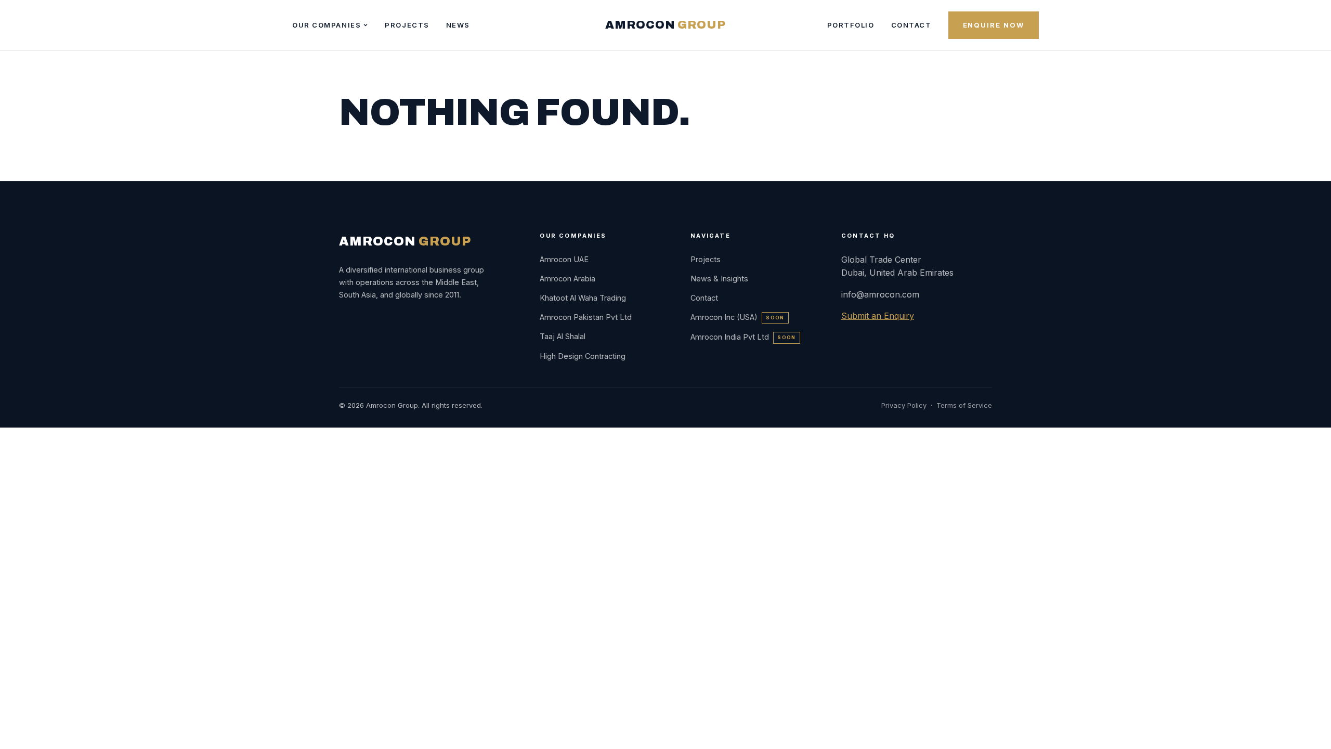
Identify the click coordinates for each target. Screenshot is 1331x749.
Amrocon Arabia (567, 278)
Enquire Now (993, 25)
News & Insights (719, 278)
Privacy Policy (904, 405)
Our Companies (326, 25)
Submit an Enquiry (877, 316)
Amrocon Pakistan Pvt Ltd (586, 317)
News (458, 25)
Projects (407, 25)
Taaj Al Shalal (562, 336)
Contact (911, 25)
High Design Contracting (582, 356)
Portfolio (851, 25)
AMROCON (665, 25)
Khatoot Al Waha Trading (583, 297)
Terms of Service (964, 405)
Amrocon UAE (564, 259)
